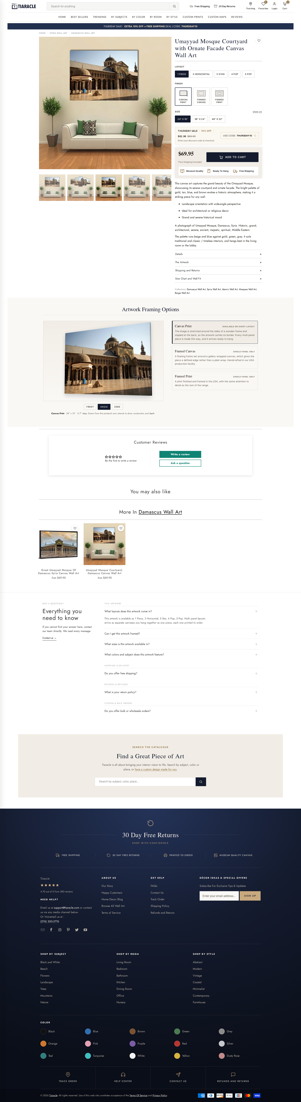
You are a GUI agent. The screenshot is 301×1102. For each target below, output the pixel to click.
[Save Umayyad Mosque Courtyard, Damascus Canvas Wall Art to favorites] (121, 528)
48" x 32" (217, 119)
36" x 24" (200, 119)
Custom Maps (217, 17)
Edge (117, 407)
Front (90, 407)
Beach (44, 969)
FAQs (154, 886)
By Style (172, 17)
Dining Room (124, 989)
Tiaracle (53, 1095)
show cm (257, 111)
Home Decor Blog (112, 899)
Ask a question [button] (180, 463)
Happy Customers (112, 893)
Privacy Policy (160, 1095)
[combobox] (108, 6)
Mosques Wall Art (247, 289)
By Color (138, 17)
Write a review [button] (180, 454)
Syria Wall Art (58, 33)
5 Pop (248, 74)
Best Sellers (79, 17)
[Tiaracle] (24, 6)
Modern (197, 969)
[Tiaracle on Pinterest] (68, 930)
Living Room (124, 962)
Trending (99, 17)
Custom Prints (193, 17)
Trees (43, 989)
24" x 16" (182, 119)
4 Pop (234, 74)
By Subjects (119, 17)
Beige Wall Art (182, 293)
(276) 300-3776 (49, 921)
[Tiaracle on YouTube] (85, 930)
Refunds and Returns (162, 913)
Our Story (107, 886)
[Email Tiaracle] (42, 930)
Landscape (46, 982)
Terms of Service (111, 913)
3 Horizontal (201, 74)
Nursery (121, 1002)
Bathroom (122, 976)
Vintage (197, 976)
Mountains (46, 996)
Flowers (44, 976)
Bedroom (122, 969)
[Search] (174, 6)
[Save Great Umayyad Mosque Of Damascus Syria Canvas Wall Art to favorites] (75, 528)
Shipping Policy (160, 906)
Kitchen (121, 982)
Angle (104, 407)
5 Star (221, 74)
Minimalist (198, 989)
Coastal (197, 982)
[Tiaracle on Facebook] (51, 930)
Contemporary (201, 996)
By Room (156, 17)
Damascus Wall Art (83, 33)
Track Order (157, 899)
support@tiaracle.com (66, 908)
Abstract (197, 962)
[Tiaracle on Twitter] (77, 930)
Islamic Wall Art (230, 289)
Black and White (50, 962)
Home (62, 17)
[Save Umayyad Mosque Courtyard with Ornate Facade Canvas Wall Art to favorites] (259, 40)
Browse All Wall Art (113, 906)
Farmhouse (199, 1002)
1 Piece (181, 74)
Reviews (237, 17)
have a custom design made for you (156, 769)
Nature (44, 1002)
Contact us (49, 638)
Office (120, 996)
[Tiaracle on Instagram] (59, 930)
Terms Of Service (138, 1095)
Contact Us (157, 893)
